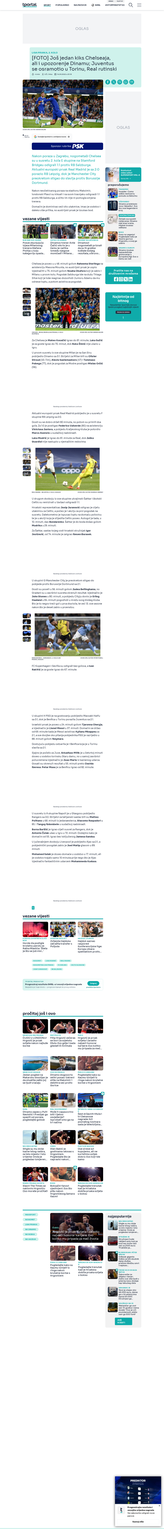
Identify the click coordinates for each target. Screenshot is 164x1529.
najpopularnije (119, 1216)
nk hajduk (30, 1239)
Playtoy (120, 1)
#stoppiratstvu (115, 5)
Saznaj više (138, 1521)
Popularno (62, 5)
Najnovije (80, 5)
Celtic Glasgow (77, 965)
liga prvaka (31, 1224)
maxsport (30, 1215)
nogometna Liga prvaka (43, 965)
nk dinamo (30, 1229)
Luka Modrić (51, 961)
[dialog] (138, 1501)
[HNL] (123, 174)
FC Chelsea (62, 965)
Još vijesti (121, 1321)
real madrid (65, 961)
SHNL (98, 5)
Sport (47, 5)
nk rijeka (30, 1234)
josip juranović (40, 969)
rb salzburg (57, 969)
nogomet (37, 961)
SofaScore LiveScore (75, 406)
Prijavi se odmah (123, 312)
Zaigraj (93, 983)
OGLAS (82, 28)
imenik (111, 1)
